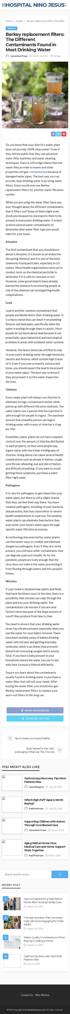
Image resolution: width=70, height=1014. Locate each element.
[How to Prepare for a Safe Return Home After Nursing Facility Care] (12, 903)
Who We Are (42, 995)
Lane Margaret (36, 786)
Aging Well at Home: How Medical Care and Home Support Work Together (45, 847)
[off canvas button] (4, 5)
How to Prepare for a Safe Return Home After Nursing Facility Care (43, 900)
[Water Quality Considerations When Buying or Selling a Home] (12, 942)
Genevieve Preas (19, 56)
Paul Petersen (36, 808)
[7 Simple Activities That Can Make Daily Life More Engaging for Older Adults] (12, 922)
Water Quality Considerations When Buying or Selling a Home (44, 939)
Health (11, 28)
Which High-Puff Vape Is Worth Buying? (43, 801)
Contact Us (27, 995)
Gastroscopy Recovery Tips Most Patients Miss (45, 780)
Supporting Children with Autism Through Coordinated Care (44, 823)
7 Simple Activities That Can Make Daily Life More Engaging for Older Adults (44, 921)
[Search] (65, 5)
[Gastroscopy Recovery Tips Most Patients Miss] (12, 961)
